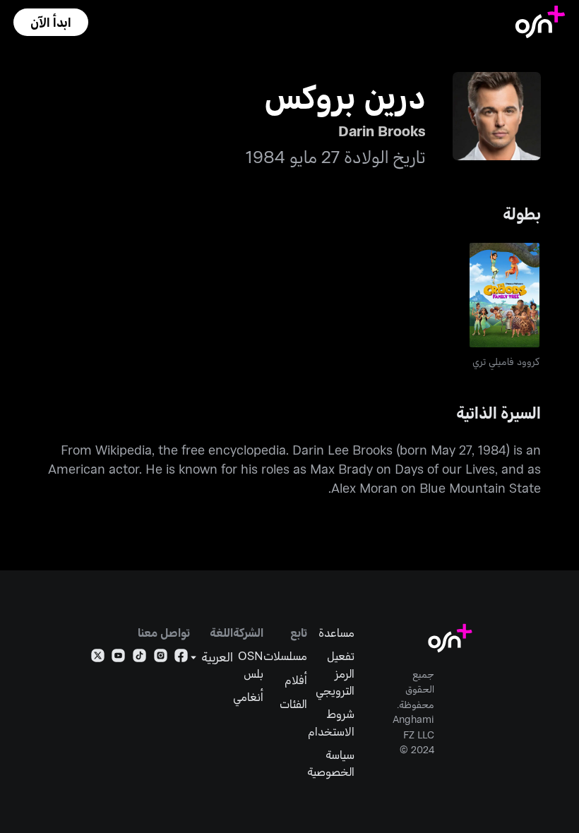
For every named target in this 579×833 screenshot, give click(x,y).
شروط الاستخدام (331, 721)
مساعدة (336, 631)
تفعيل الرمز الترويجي (335, 672)
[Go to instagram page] (160, 658)
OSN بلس (250, 664)
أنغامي (248, 696)
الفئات (293, 703)
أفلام (296, 679)
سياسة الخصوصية (330, 762)
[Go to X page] (98, 658)
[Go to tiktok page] (139, 658)
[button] (50, 22)
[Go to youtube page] (118, 658)
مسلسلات (285, 655)
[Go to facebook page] (181, 658)
